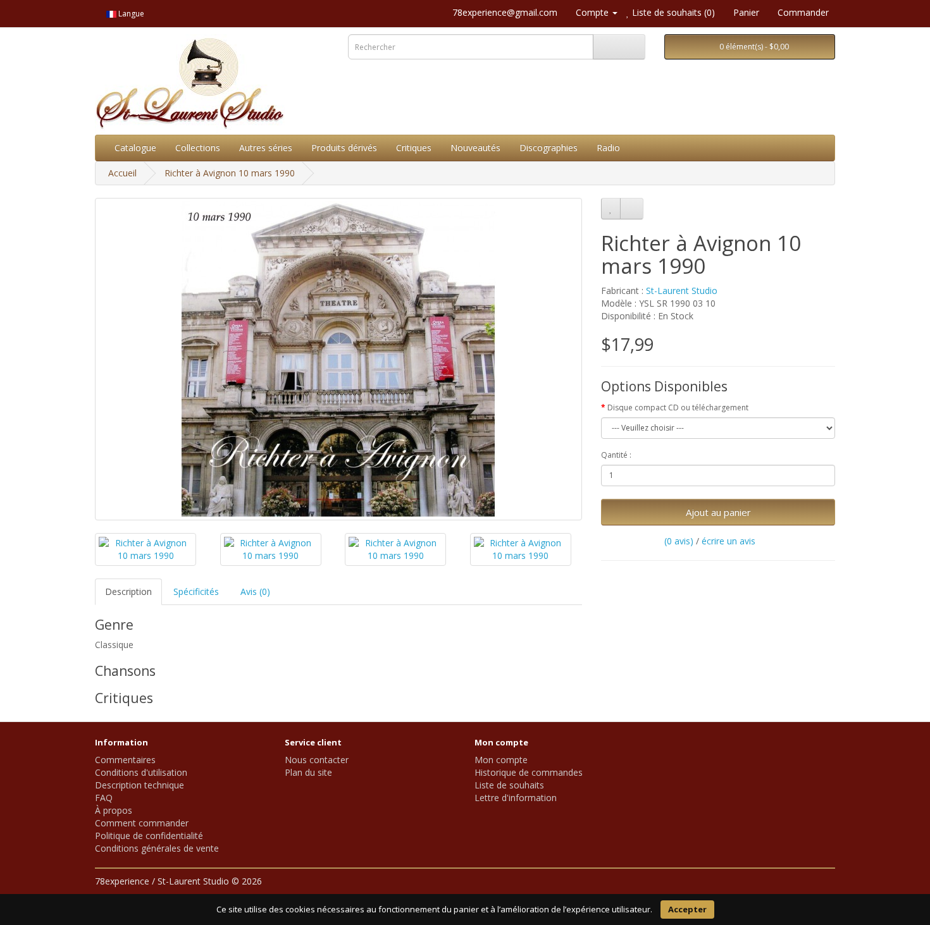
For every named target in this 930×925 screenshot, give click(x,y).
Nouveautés (475, 148)
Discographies (548, 148)
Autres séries (265, 148)
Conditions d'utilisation (141, 772)
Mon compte (501, 760)
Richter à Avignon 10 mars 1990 (229, 173)
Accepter (687, 909)
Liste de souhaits (509, 785)
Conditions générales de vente (157, 848)
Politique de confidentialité (149, 836)
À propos (113, 810)
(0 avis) (678, 541)
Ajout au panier (718, 512)
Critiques (413, 148)
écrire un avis (728, 541)
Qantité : (616, 455)
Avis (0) (255, 591)
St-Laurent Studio (681, 291)
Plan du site (308, 772)
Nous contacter (317, 760)
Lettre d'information (515, 798)
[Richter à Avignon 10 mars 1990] (338, 359)
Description (128, 591)
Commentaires (125, 760)
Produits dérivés (344, 148)
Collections (197, 148)
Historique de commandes (528, 772)
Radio (608, 148)
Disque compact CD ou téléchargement (677, 407)
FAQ (104, 798)
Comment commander (142, 823)
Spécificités (196, 591)
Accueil (122, 173)
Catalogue (135, 148)
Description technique (139, 785)
